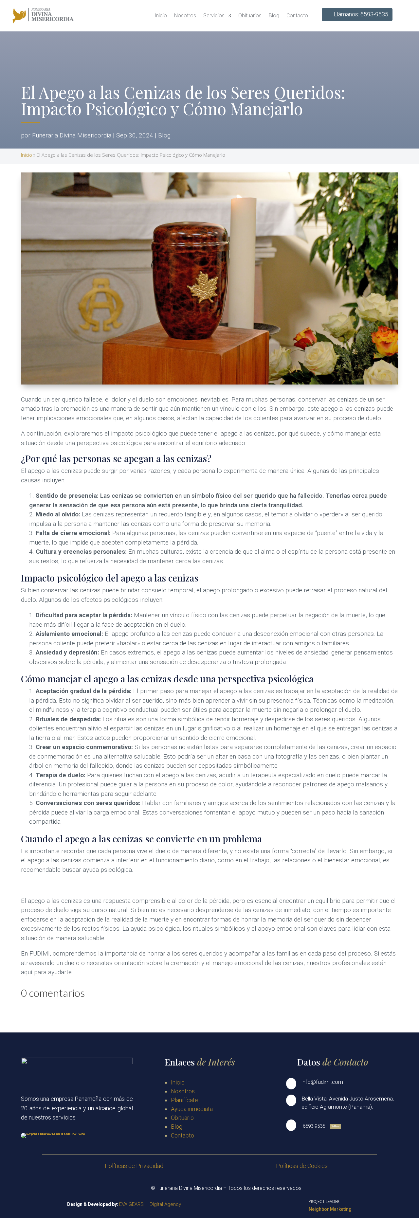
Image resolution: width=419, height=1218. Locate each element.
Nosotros (185, 15)
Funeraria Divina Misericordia (71, 135)
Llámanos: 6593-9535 (361, 14)
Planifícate (184, 1100)
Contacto (297, 15)
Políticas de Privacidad (134, 1165)
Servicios (214, 15)
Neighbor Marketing (330, 1209)
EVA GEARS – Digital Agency (150, 1204)
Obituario (182, 1117)
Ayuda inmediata (192, 1108)
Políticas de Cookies (302, 1165)
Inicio (161, 15)
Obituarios (250, 15)
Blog (274, 15)
